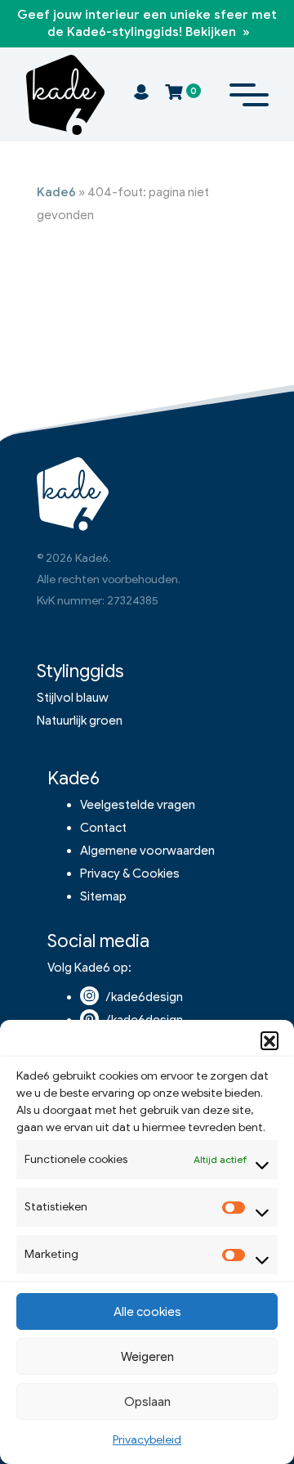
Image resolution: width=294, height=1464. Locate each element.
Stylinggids (80, 671)
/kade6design (144, 997)
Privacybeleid (147, 1440)
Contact (103, 827)
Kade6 (56, 192)
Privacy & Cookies (130, 873)
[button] (269, 1040)
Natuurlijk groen (79, 720)
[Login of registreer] (141, 95)
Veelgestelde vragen (137, 804)
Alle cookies (147, 1312)
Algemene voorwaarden (147, 850)
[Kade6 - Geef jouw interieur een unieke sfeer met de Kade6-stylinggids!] (65, 94)
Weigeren (147, 1356)
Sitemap (103, 896)
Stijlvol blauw (73, 697)
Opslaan (147, 1401)
